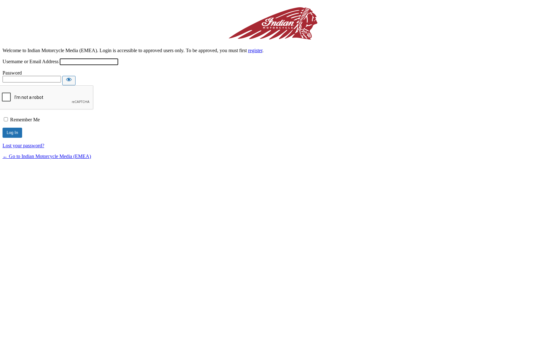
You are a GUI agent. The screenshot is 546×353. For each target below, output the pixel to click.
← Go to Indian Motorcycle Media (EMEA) (47, 156)
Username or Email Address (30, 61)
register (255, 50)
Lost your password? (23, 145)
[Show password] (69, 80)
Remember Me (25, 119)
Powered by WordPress (273, 23)
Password (12, 73)
